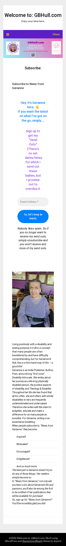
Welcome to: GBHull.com (33, 15)
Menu (56, 34)
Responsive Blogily (32, 540)
